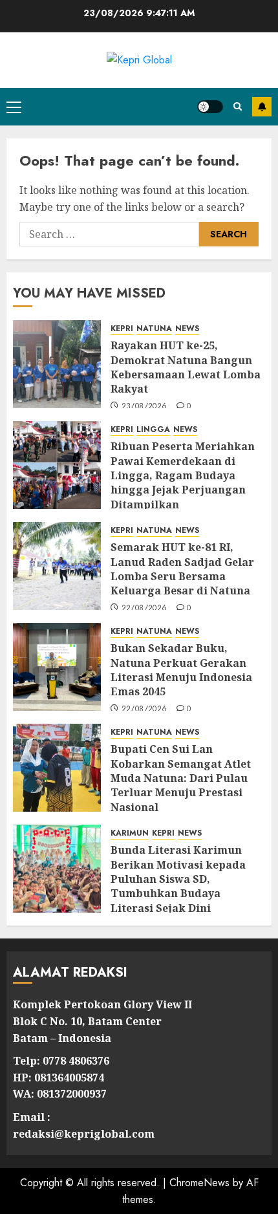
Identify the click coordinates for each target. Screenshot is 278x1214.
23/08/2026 (144, 407)
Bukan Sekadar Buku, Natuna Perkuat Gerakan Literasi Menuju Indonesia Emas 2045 (181, 670)
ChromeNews (199, 1182)
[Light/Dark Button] (210, 106)
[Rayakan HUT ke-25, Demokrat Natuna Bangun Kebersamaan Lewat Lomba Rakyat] (57, 364)
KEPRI (122, 328)
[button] (13, 107)
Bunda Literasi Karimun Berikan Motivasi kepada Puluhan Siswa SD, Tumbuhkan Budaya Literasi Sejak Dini (178, 879)
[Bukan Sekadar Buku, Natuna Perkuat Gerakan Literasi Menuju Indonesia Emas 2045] (57, 667)
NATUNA (154, 328)
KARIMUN (130, 833)
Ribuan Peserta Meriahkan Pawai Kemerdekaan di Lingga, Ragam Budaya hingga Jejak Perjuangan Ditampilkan (183, 475)
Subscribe (262, 106)
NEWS (187, 328)
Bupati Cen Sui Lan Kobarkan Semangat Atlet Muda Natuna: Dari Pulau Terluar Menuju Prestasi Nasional (181, 778)
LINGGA (153, 429)
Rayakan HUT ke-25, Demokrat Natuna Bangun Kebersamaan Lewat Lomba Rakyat (186, 367)
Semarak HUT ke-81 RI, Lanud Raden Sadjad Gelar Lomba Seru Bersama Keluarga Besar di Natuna (182, 569)
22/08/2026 (144, 608)
